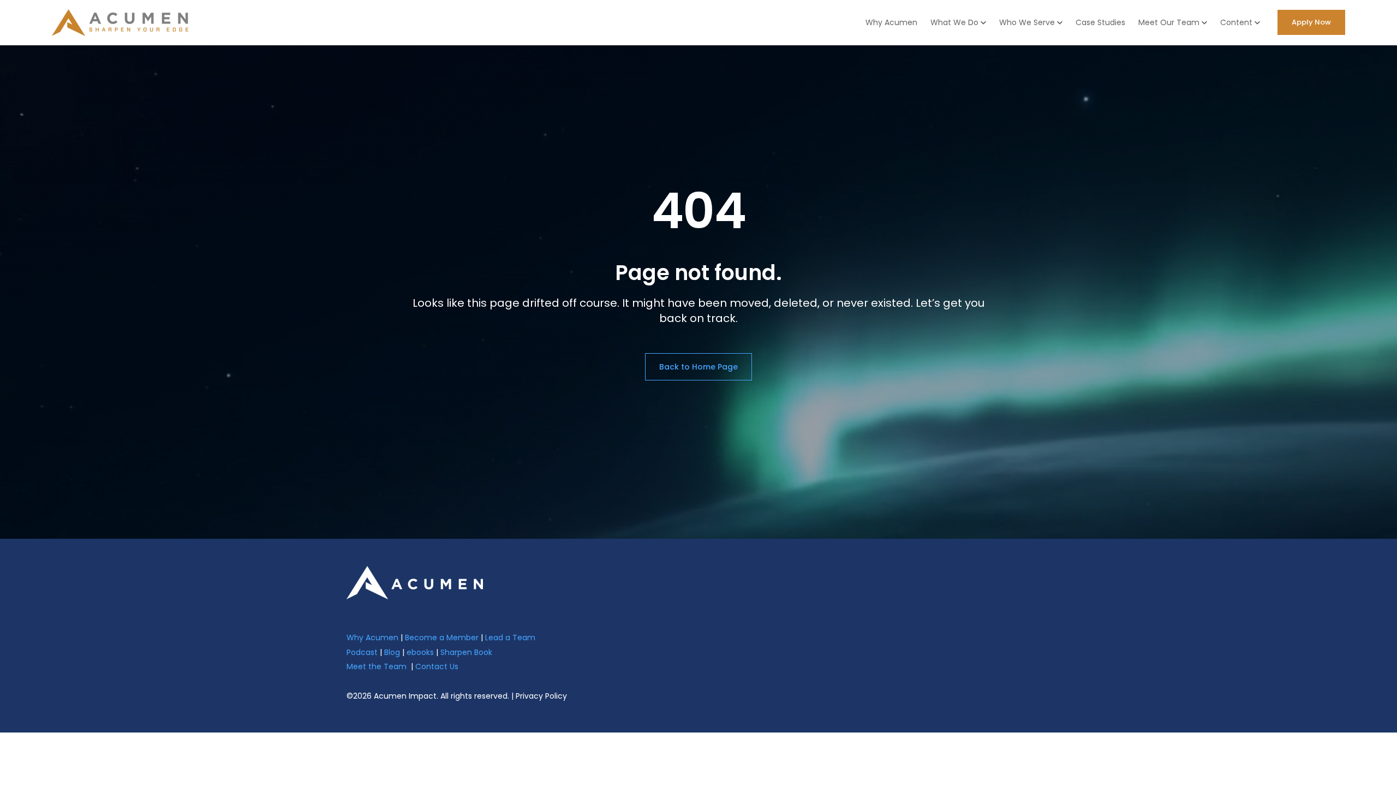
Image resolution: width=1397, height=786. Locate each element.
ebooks (420, 652)
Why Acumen (891, 22)
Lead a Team (510, 637)
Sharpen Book (466, 652)
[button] (958, 22)
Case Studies (1100, 22)
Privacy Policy (541, 695)
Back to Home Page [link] (698, 366)
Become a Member (442, 637)
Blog (392, 652)
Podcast (362, 652)
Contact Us (436, 666)
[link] (415, 582)
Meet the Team (377, 666)
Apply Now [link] (1311, 22)
